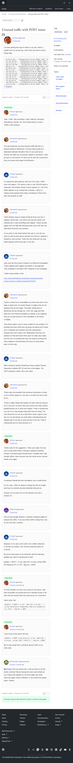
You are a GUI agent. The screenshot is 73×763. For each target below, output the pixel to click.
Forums (4, 8)
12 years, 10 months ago (62, 61)
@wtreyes (8, 669)
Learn (39, 715)
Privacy (4, 725)
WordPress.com (8, 731)
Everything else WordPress (17, 14)
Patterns (23, 725)
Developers (41, 721)
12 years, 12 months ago (17, 585)
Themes (22, 718)
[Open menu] (70, 3)
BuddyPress (7, 741)
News (4, 718)
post (65, 32)
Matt (4, 734)
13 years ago (16, 41)
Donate (58, 721)
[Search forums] (22, 20)
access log (58, 32)
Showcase (23, 715)
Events (57, 718)
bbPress (6, 738)
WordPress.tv (43, 725)
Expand (9, 87)
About (4, 715)
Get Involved (59, 715)
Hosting (4, 721)
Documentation (42, 718)
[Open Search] (64, 3)
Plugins (22, 721)
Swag (58, 725)
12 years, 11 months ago (17, 664)
